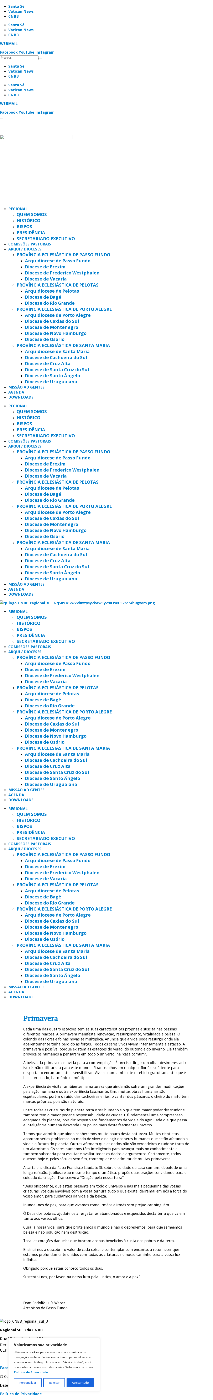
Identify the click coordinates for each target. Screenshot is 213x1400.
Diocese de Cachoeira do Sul (56, 357)
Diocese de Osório (44, 339)
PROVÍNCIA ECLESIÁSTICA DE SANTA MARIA (63, 345)
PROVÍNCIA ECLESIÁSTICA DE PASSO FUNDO (63, 255)
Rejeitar (54, 1383)
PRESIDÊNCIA (31, 232)
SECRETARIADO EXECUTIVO (46, 238)
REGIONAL (18, 208)
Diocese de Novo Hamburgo (56, 333)
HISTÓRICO (28, 220)
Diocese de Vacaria (46, 279)
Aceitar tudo (80, 1383)
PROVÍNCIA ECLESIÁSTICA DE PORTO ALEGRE (64, 309)
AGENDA (16, 392)
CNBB (13, 16)
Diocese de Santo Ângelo (52, 375)
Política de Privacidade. (31, 1372)
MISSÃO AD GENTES (26, 387)
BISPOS (24, 226)
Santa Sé (16, 6)
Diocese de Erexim (45, 267)
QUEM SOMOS (32, 214)
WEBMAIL (9, 43)
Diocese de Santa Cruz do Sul (57, 369)
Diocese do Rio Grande (50, 303)
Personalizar (27, 1383)
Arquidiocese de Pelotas (52, 291)
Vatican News (20, 11)
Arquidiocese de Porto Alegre (58, 315)
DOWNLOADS (20, 397)
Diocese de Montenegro (51, 327)
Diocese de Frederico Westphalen (62, 273)
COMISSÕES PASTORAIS (29, 244)
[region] (54, 1365)
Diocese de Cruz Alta (48, 363)
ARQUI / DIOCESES (24, 249)
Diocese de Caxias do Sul (52, 321)
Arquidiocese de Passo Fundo (57, 261)
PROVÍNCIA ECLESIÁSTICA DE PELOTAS (58, 285)
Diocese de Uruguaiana (51, 382)
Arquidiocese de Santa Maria (57, 351)
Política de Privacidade (21, 1393)
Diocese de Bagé (43, 297)
